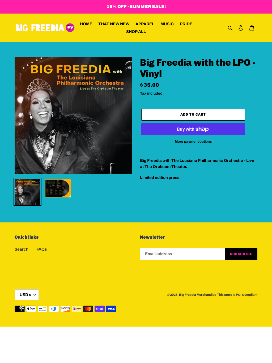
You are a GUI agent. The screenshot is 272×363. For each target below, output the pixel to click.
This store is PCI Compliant (237, 295)
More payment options (193, 141)
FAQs (41, 249)
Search (21, 249)
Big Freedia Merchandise (197, 295)
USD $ (25, 295)
